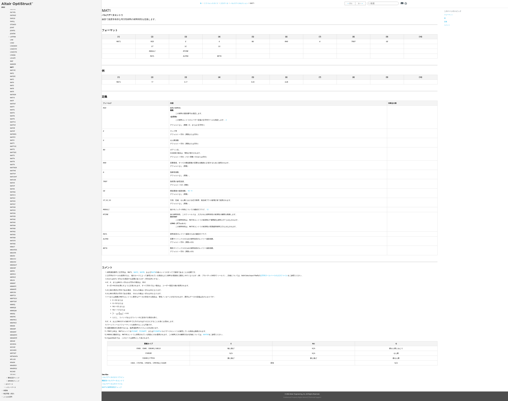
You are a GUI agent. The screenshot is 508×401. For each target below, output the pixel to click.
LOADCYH (13, 49)
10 (189, 191)
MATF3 (12, 113)
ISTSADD (13, 24)
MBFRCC (13, 274)
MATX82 (12, 244)
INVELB (12, 18)
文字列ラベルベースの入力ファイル (274, 275)
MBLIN (12, 280)
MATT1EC (13, 146)
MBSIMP (13, 329)
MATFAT (13, 104)
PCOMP (134, 331)
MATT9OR (13, 168)
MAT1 (12, 67)
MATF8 (12, 116)
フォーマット (448, 15)
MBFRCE (13, 277)
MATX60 (12, 228)
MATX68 (12, 238)
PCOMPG (157, 331)
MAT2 (12, 73)
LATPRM (13, 37)
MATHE (12, 128)
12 (207, 209)
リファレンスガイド (211, 3)
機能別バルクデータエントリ (113, 380)
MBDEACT (13, 265)
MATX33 (12, 210)
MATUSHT (13, 177)
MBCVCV (13, 259)
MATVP (12, 186)
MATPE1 (13, 137)
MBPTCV (13, 295)
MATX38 (12, 216)
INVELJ (12, 21)
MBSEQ (12, 314)
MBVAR (12, 341)
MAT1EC (13, 70)
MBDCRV (13, 262)
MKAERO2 (13, 368)
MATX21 (12, 198)
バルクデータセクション (239, 3)
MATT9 (12, 165)
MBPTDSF (13, 301)
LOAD (12, 43)
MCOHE (12, 347)
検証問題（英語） (9, 394)
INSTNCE (13, 15)
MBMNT (12, 283)
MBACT (12, 247)
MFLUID (13, 359)
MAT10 (12, 98)
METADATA (14, 356)
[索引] (401, 5)
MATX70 (12, 241)
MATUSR (13, 180)
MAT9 (12, 91)
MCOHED (13, 350)
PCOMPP (142, 331)
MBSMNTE (13, 338)
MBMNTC (13, 286)
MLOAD (12, 371)
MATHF (12, 131)
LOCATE (12, 58)
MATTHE (13, 171)
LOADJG (12, 55)
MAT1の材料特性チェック (112, 387)
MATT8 (12, 161)
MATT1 (12, 143)
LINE (11, 40)
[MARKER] (350, 3)
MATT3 (12, 155)
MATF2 (12, 110)
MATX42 (12, 219)
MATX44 (12, 225)
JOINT (12, 27)
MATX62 (12, 231)
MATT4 (12, 158)
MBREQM (13, 311)
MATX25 (12, 201)
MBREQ (12, 304)
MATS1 (12, 140)
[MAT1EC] (361, 3)
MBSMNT (13, 332)
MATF (12, 101)
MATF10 (12, 122)
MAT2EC (13, 76)
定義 (445, 21)
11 (191, 191)
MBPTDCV (13, 298)
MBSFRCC (13, 320)
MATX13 (12, 195)
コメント (447, 25)
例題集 (5, 390)
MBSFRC (13, 317)
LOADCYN (13, 52)
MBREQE (13, 308)
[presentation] (120, 313)
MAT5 (12, 85)
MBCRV (12, 256)
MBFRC (12, 271)
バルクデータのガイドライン (113, 377)
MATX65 (12, 234)
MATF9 (12, 119)
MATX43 (12, 222)
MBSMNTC (13, 335)
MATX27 (12, 204)
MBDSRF (13, 268)
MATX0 (12, 189)
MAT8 (12, 88)
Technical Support (315, 397)
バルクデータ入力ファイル (112, 384)
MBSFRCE (13, 323)
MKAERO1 (13, 365)
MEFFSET (13, 353)
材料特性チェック (13, 381)
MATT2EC (13, 152)
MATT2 (12, 149)
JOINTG (12, 30)
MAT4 (12, 82)
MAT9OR (13, 95)
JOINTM (12, 34)
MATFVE (13, 125)
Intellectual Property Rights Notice (295, 397)
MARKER (13, 64)
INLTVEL (13, 12)
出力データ (9, 384)
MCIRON (13, 344)
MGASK (12, 362)
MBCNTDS (13, 250)
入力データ (224, 3)
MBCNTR (13, 253)
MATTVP (13, 174)
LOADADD (13, 46)
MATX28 (12, 207)
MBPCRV (13, 292)
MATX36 (12, 213)
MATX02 (12, 192)
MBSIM (12, 326)
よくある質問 (7, 397)
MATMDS (13, 134)
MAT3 (12, 79)
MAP (11, 61)
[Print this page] (405, 4)
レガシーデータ (11, 387)
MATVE (12, 183)
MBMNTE (13, 289)
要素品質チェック (13, 378)
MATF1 (12, 107)
